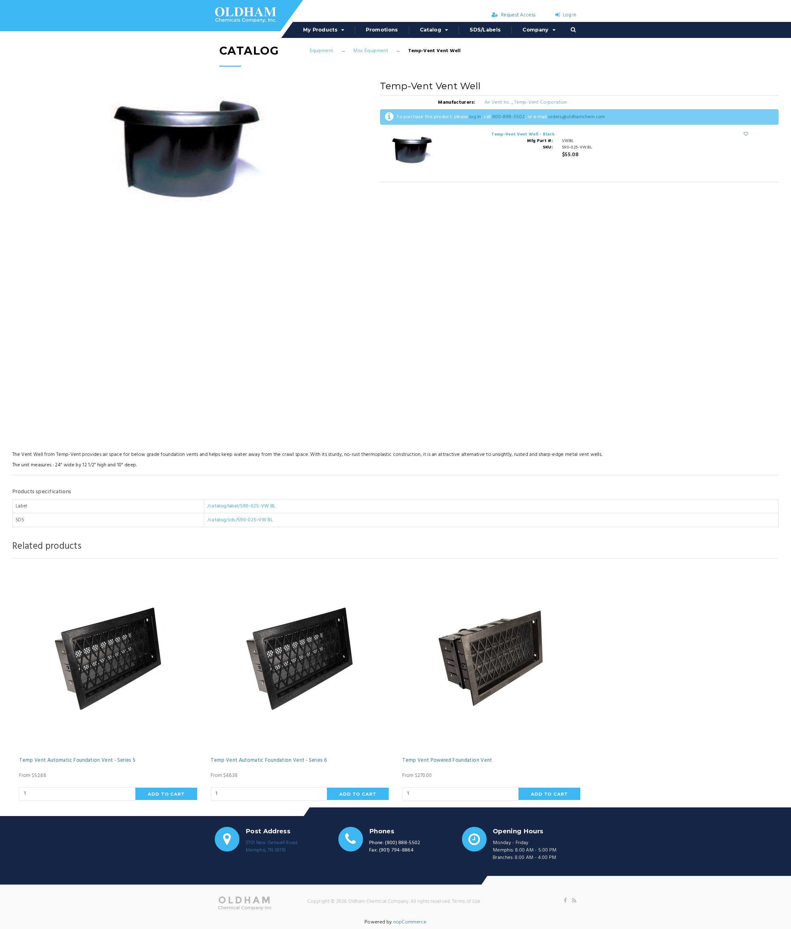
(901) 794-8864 (396, 850)
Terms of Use (466, 902)
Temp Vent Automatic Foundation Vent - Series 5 (77, 760)
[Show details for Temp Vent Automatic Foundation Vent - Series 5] (108, 659)
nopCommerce (410, 922)
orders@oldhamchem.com (576, 117)
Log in (569, 15)
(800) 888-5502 (402, 843)
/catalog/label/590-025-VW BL (241, 506)
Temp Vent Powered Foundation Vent (447, 760)
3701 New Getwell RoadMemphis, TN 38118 (272, 846)
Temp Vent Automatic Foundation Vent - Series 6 (269, 760)
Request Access (518, 15)
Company (535, 30)
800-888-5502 (508, 117)
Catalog (430, 30)
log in (475, 117)
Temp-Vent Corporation (540, 102)
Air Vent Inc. (498, 102)
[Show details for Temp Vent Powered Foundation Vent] (491, 659)
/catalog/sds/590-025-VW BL (240, 520)
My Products (320, 30)
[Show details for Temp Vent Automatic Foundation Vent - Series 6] (299, 659)
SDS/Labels (485, 30)
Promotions (382, 30)
